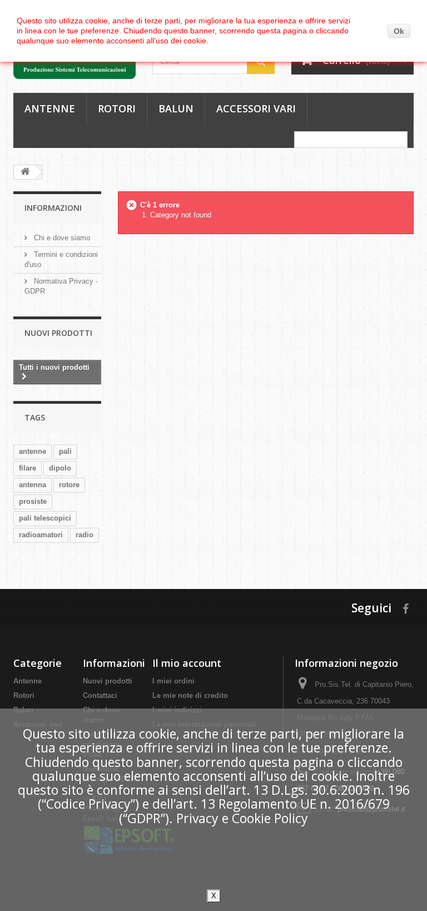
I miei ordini (173, 681)
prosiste (33, 501)
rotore (69, 485)
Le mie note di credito (190, 695)
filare (27, 468)
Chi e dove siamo (61, 238)
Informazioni (53, 207)
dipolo (60, 468)
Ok (399, 31)
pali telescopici (45, 518)
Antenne (49, 108)
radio (84, 535)
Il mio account (186, 663)
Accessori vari (256, 108)
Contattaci (100, 695)
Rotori (117, 108)
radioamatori (41, 535)
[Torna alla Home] (25, 172)
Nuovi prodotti (58, 333)
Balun (175, 108)
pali (65, 451)
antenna (32, 485)
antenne (32, 451)
